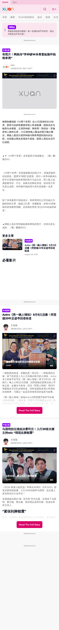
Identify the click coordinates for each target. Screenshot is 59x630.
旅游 (48, 17)
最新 (12, 17)
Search (44, 9)
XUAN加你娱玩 (26, 17)
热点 (15, 2)
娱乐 (40, 17)
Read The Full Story (29, 410)
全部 (4, 17)
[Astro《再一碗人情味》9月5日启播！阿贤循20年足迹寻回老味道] (12, 244)
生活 (56, 17)
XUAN (5, 2)
